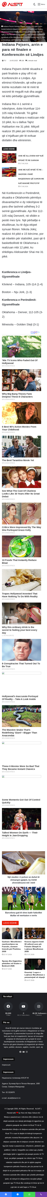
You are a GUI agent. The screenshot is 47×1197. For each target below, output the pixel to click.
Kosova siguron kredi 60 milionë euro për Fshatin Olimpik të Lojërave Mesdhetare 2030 (34, 946)
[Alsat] (12, 4)
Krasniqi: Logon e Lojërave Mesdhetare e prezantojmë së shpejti (35, 974)
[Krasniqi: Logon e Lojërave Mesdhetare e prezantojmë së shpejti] (35, 964)
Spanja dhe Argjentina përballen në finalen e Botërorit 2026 (12, 963)
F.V (5, 61)
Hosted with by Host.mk (17, 1113)
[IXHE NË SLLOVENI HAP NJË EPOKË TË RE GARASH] (9, 158)
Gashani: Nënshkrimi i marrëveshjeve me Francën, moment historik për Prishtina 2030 (12, 946)
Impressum (6, 1065)
